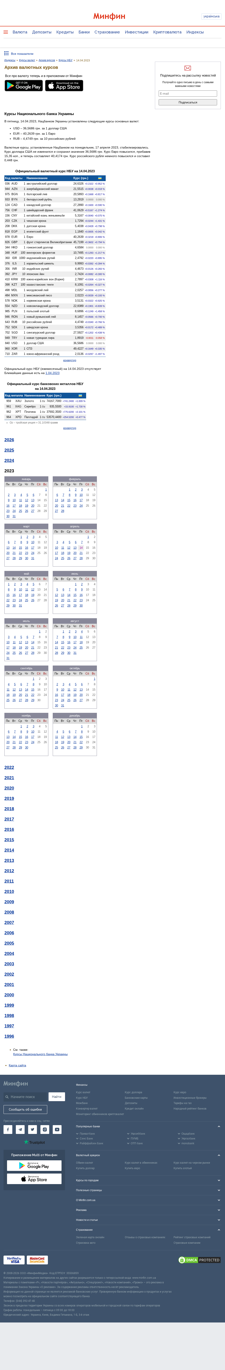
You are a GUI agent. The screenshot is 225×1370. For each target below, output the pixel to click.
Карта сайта (17, 1065)
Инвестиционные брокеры (190, 1097)
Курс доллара (133, 1092)
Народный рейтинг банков (190, 1108)
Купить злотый (183, 1168)
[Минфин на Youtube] (57, 1129)
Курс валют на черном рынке (192, 1162)
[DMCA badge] (199, 1261)
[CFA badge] (60, 1260)
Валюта (20, 32)
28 (62, 511)
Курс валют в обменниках (141, 1162)
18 (20, 505)
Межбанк (82, 1103)
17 (14, 505)
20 (32, 505)
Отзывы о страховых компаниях (145, 1237)
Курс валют (83, 1092)
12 (26, 500)
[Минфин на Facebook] (8, 1129)
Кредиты (65, 32)
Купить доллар (85, 1168)
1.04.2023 (52, 373)
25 (20, 511)
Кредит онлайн (134, 1108)
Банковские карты (136, 1097)
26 (26, 511)
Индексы (195, 32)
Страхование (107, 32)
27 (32, 511)
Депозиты (41, 32)
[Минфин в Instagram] (44, 1129)
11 (20, 500)
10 (14, 500)
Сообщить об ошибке (25, 1109)
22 (68, 505)
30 (7, 516)
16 (7, 505)
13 (32, 500)
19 (26, 505)
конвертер (69, 360)
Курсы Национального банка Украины (40, 1054)
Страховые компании (187, 1242)
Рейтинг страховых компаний (192, 1237)
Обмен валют (84, 1162)
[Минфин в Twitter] (32, 1129)
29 (20, 558)
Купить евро (132, 1168)
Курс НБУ (82, 1097)
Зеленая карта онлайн (90, 1237)
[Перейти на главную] (112, 16)
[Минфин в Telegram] (20, 1129)
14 (62, 500)
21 (62, 505)
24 (14, 511)
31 (14, 516)
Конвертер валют (87, 1108)
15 (68, 500)
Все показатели (22, 53)
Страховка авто (85, 1242)
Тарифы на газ (183, 1103)
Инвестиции (136, 32)
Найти (56, 1097)
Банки (84, 32)
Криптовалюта (167, 32)
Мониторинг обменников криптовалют (100, 1114)
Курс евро (180, 1092)
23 (7, 511)
